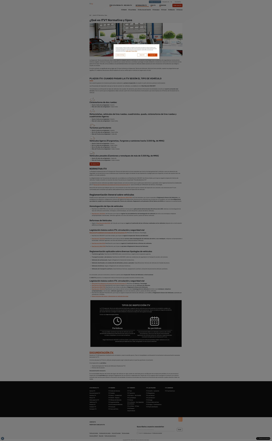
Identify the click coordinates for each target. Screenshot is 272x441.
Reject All (142, 54)
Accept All (152, 54)
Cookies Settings (120, 54)
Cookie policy (128, 51)
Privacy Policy (134, 51)
